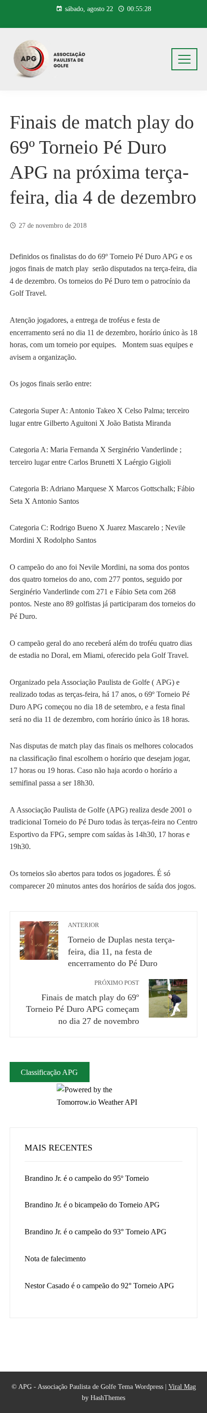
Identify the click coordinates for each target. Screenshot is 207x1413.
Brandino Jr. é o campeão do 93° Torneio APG (96, 1232)
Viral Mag (182, 1386)
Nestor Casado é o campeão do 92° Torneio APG (99, 1286)
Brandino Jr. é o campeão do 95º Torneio (87, 1178)
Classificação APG (49, 1072)
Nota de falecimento (55, 1259)
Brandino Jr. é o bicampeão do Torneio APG (92, 1205)
